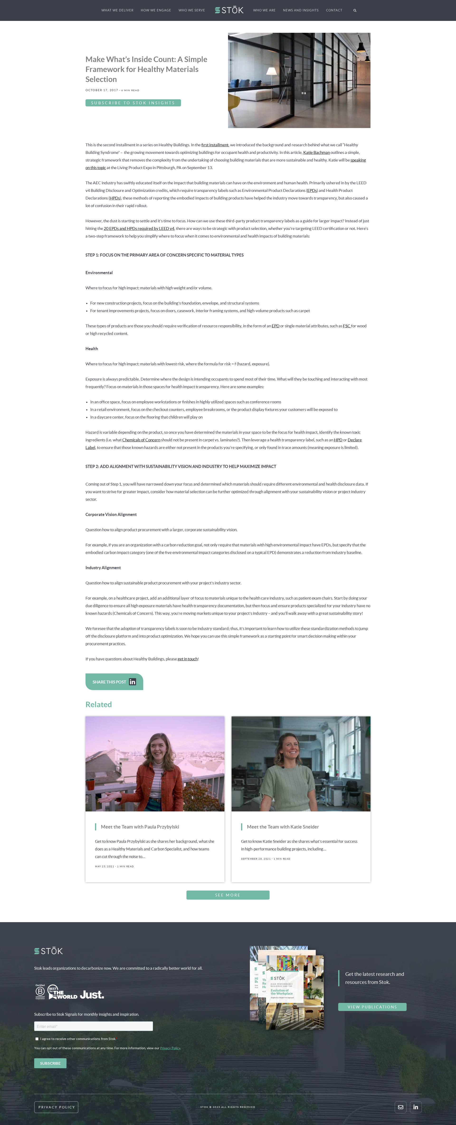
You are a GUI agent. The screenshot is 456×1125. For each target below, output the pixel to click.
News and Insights (301, 10)
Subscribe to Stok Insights (133, 103)
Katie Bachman (316, 152)
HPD (338, 440)
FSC (347, 326)
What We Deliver (117, 10)
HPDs (115, 198)
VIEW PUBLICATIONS (372, 1007)
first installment (214, 145)
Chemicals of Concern (141, 440)
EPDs (312, 190)
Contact (334, 10)
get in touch (188, 659)
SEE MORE (228, 895)
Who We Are (264, 10)
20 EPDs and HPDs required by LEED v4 (139, 228)
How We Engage (156, 10)
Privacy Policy (56, 1107)
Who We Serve (192, 10)
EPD (276, 326)
